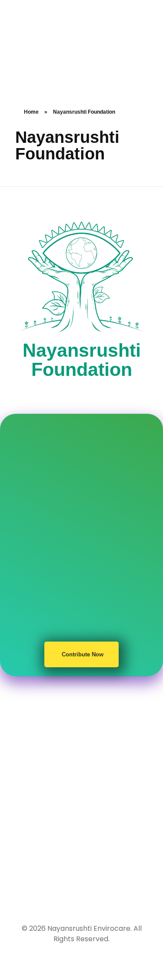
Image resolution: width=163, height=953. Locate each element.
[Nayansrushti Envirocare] (40, 50)
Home (31, 112)
